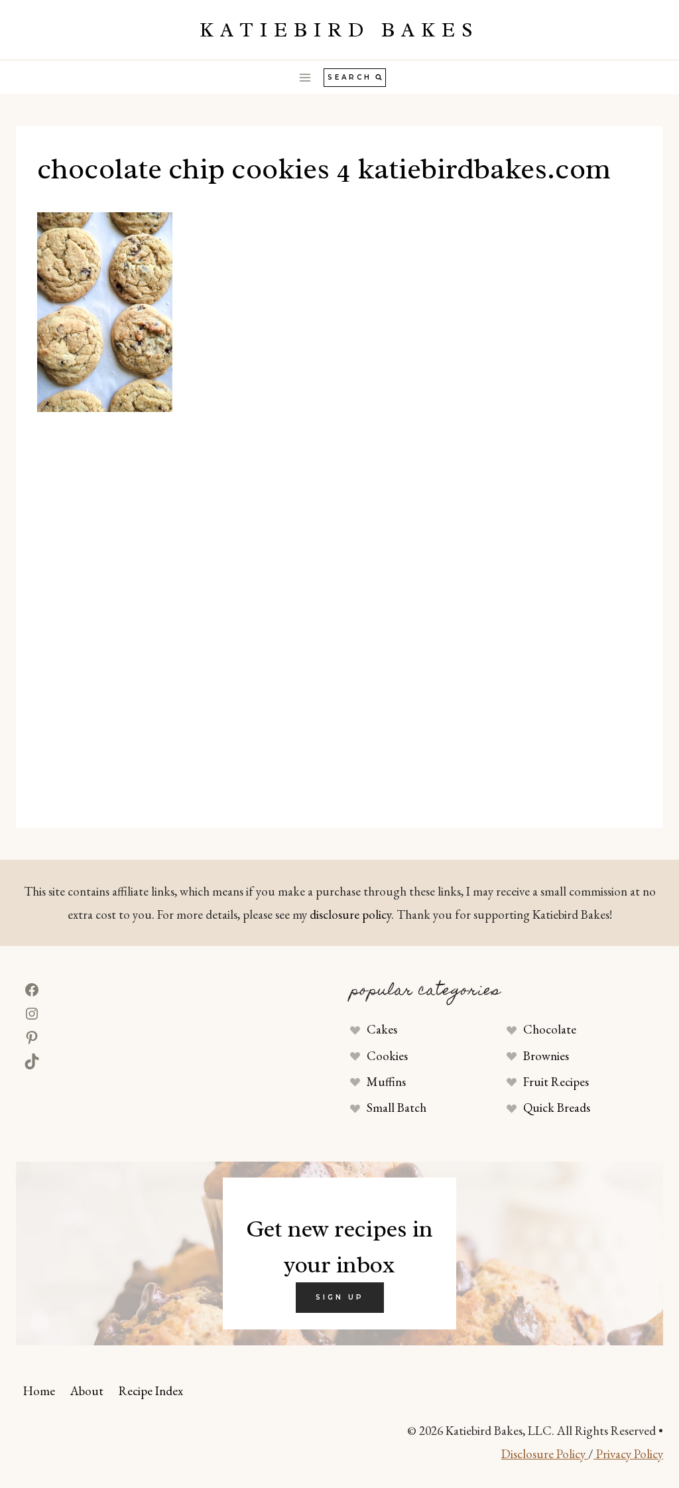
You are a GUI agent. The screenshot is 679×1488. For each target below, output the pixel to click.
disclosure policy (350, 914)
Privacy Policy (628, 1454)
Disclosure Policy (544, 1454)
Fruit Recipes (556, 1081)
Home (39, 1391)
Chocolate (549, 1029)
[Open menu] (305, 77)
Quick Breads (556, 1107)
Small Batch (396, 1107)
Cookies (387, 1056)
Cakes (382, 1029)
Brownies (546, 1056)
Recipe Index (151, 1391)
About (86, 1391)
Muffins (386, 1081)
